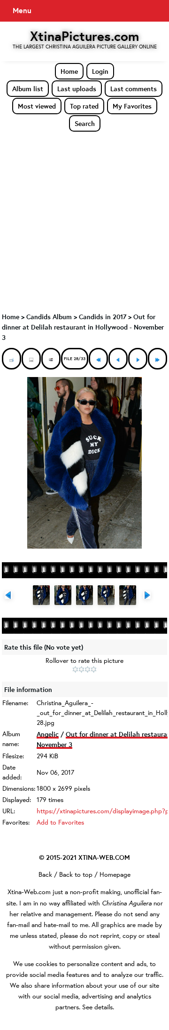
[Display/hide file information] (31, 359)
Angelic (48, 734)
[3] (87, 669)
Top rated (84, 106)
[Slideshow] (51, 359)
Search (85, 123)
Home (69, 71)
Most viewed (37, 106)
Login (100, 71)
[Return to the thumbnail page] (11, 359)
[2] (81, 669)
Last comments (133, 88)
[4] (94, 669)
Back (45, 874)
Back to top (75, 874)
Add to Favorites (60, 822)
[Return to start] (98, 359)
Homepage (115, 874)
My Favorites (132, 106)
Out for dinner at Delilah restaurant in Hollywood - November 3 (83, 327)
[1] (75, 669)
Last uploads (76, 88)
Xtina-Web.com (29, 892)
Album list (27, 88)
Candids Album (49, 316)
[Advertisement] (84, 221)
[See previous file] (118, 359)
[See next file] (138, 359)
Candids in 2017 (102, 316)
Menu (22, 10)
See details (97, 1007)
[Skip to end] (157, 359)
